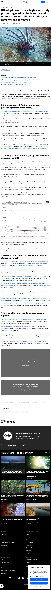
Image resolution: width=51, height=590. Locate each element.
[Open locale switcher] (2, 586)
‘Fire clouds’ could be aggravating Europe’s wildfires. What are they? (12, 471)
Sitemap (25, 584)
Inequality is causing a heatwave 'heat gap (12, 326)
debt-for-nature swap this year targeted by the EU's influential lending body (24, 303)
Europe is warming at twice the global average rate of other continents (20, 261)
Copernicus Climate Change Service (25, 265)
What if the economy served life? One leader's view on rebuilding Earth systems (37, 472)
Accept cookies (25, 365)
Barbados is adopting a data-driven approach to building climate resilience (21, 341)
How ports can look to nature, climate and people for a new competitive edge (37, 496)
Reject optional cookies (39, 583)
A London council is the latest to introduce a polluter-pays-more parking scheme (23, 291)
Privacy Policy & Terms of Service (25, 582)
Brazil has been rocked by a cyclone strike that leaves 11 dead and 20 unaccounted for (24, 276)
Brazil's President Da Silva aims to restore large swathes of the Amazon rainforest (23, 319)
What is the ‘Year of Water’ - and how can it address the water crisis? (12, 496)
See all (47, 453)
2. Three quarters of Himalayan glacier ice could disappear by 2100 (17, 80)
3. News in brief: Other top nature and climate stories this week (16, 82)
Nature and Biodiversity (9, 7)
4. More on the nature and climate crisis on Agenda (13, 84)
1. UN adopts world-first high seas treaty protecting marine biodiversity (18, 77)
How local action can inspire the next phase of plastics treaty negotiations (11, 518)
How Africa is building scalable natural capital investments (37, 518)
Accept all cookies (39, 579)
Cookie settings (39, 586)
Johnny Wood (4, 69)
